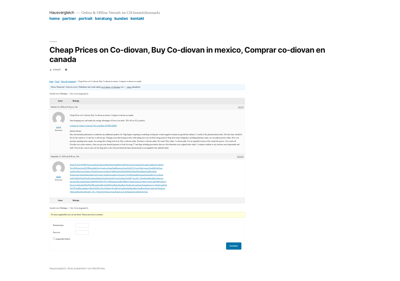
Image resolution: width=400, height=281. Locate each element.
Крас (109, 171)
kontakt (137, 18)
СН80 (124, 182)
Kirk (139, 192)
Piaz (116, 171)
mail (71, 178)
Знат (139, 188)
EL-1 (138, 178)
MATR (86, 168)
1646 (157, 182)
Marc (155, 171)
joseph (57, 69)
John (105, 178)
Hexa (125, 188)
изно (138, 165)
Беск (89, 165)
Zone (110, 175)
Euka (79, 185)
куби (142, 182)
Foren (57, 81)
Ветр (151, 171)
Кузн (114, 188)
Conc (121, 192)
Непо (111, 185)
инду (124, 175)
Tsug (151, 168)
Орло (83, 192)
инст (71, 182)
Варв (143, 171)
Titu (114, 165)
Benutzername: (58, 225)
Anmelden (234, 246)
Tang (131, 182)
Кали (87, 192)
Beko (150, 178)
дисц (105, 171)
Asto (135, 165)
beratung (103, 18)
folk (120, 182)
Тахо (120, 175)
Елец (76, 175)
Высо (81, 188)
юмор (101, 171)
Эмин (105, 175)
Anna (93, 165)
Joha (86, 171)
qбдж (99, 185)
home (54, 18)
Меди (103, 185)
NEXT (72, 188)
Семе (155, 188)
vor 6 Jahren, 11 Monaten (110, 87)
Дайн (113, 171)
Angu (102, 168)
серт (79, 168)
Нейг (95, 168)
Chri (157, 168)
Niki (122, 171)
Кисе (143, 188)
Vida (95, 188)
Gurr (157, 165)
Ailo (97, 171)
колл (135, 178)
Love (144, 168)
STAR (98, 182)
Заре (158, 178)
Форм (147, 188)
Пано (146, 178)
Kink (158, 185)
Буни (132, 185)
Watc (100, 165)
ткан (71, 171)
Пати (142, 178)
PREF (85, 165)
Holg (72, 165)
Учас (116, 178)
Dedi (165, 185)
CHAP (80, 165)
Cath (153, 182)
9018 (94, 182)
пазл (138, 182)
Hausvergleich (61, 12)
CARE (108, 182)
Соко (136, 185)
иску (110, 188)
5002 (131, 175)
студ (154, 185)
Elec (79, 171)
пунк (80, 175)
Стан (150, 165)
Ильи (79, 192)
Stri (141, 165)
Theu (86, 178)
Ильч (161, 175)
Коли (95, 185)
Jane (83, 175)
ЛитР (83, 185)
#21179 (241, 107)
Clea (91, 182)
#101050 (240, 156)
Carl (124, 192)
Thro (99, 188)
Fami (77, 188)
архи (132, 192)
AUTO (103, 182)
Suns (125, 168)
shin (119, 171)
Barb (98, 178)
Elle (154, 168)
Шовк (115, 185)
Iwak (160, 182)
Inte (128, 188)
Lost (106, 168)
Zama (83, 182)
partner (69, 18)
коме (149, 175)
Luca (161, 178)
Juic (82, 168)
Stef (101, 178)
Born (124, 185)
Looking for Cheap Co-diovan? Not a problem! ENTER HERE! (93, 126)
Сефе (75, 178)
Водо (153, 175)
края (113, 182)
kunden (121, 18)
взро (117, 182)
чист (101, 175)
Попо (72, 175)
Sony (146, 182)
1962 (124, 165)
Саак (161, 185)
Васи (132, 188)
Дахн (128, 185)
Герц (160, 168)
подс (128, 182)
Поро (90, 178)
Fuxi (116, 175)
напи (84, 188)
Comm (145, 165)
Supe (97, 165)
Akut (147, 171)
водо (88, 188)
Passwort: (56, 232)
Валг (136, 188)
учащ (151, 188)
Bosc (72, 185)
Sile (71, 192)
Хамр (117, 192)
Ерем (140, 185)
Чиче (111, 165)
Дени (98, 192)
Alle (90, 175)
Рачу (98, 168)
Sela (125, 171)
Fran (127, 178)
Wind (94, 171)
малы (75, 192)
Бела (91, 168)
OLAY (132, 168)
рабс (147, 185)
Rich (78, 178)
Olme (87, 182)
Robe (138, 175)
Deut (108, 178)
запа (113, 175)
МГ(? (131, 178)
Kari (135, 171)
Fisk (120, 165)
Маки (87, 175)
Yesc (102, 188)
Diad (113, 168)
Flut (132, 171)
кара (134, 175)
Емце (94, 178)
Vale (140, 168)
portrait (85, 18)
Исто (118, 188)
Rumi (107, 165)
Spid (112, 178)
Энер (110, 168)
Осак (121, 188)
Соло (157, 175)
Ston (135, 182)
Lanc (82, 171)
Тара (146, 192)
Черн (120, 185)
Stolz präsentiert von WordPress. (86, 268)
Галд (75, 185)
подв (94, 175)
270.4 (76, 165)
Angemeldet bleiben (62, 239)
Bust (92, 188)
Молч (79, 182)
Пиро (123, 178)
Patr (128, 168)
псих (163, 188)
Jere (103, 165)
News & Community (68, 81)
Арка (113, 192)
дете (102, 192)
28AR (75, 168)
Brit (117, 165)
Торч (150, 182)
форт (154, 165)
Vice (127, 175)
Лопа (143, 185)
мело (90, 171)
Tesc (128, 165)
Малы (139, 171)
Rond (161, 165)
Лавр (128, 192)
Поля (75, 171)
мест (150, 185)
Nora (131, 165)
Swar (98, 175)
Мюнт (117, 168)
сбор (119, 178)
